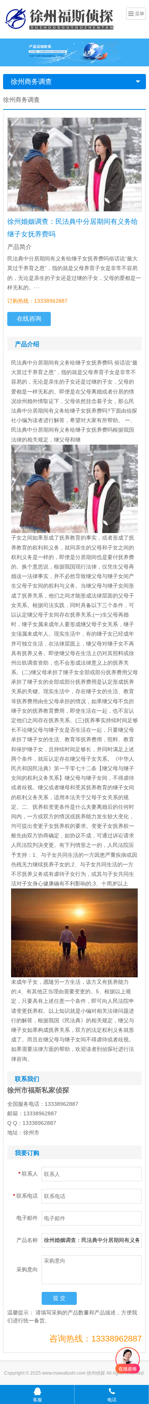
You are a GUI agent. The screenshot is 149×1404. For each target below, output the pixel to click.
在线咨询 (29, 318)
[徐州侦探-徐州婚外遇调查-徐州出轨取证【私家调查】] (60, 18)
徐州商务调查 (31, 81)
